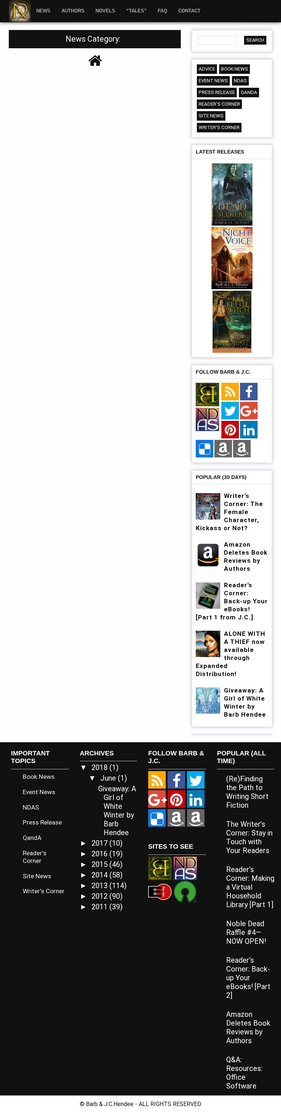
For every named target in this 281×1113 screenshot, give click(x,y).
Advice (207, 69)
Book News (234, 69)
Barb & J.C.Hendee (110, 1104)
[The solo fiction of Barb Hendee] (207, 394)
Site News (211, 115)
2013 (100, 885)
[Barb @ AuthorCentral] (176, 818)
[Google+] (249, 411)
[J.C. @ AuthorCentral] (196, 818)
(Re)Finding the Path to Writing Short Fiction (247, 792)
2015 (100, 864)
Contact (189, 11)
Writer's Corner (219, 127)
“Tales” (136, 11)
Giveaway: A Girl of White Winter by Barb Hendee (117, 810)
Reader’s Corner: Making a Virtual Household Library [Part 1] (250, 887)
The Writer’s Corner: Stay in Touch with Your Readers (249, 837)
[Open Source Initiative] (185, 891)
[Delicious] (204, 449)
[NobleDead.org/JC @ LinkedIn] (249, 430)
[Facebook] (249, 392)
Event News (213, 80)
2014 (100, 875)
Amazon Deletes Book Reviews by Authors (248, 1027)
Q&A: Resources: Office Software (244, 1072)
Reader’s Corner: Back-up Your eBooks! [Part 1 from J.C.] (232, 601)
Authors (73, 11)
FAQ (162, 11)
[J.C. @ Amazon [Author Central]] (242, 449)
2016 (100, 853)
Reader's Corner (219, 104)
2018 (100, 767)
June (109, 778)
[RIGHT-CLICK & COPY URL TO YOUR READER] (230, 392)
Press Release (217, 92)
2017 (100, 843)
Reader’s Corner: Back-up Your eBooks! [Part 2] (248, 978)
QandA (249, 92)
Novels (105, 11)
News (43, 11)
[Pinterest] (230, 430)
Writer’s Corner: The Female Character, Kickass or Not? (229, 512)
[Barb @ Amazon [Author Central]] (223, 449)
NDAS (240, 80)
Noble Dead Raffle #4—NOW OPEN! (246, 932)
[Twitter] (230, 411)
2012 (100, 896)
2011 (100, 906)
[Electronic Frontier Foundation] (160, 891)
